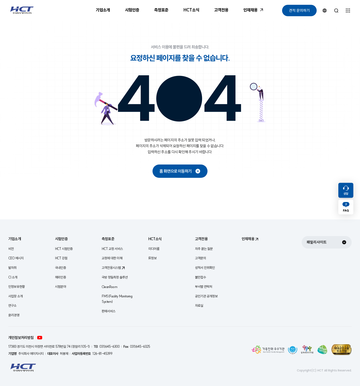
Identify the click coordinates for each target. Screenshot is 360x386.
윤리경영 (13, 315)
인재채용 (250, 9)
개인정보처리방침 (21, 337)
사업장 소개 (15, 296)
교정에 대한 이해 (112, 258)
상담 (346, 194)
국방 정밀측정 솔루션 (115, 277)
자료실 (199, 305)
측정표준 (161, 9)
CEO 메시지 (16, 258)
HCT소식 (191, 9)
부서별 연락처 (203, 287)
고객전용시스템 (111, 268)
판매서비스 (108, 311)
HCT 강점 (61, 258)
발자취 (12, 268)
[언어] (324, 10)
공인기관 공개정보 (206, 296)
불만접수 (200, 277)
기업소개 (103, 9)
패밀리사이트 (317, 242)
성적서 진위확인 (205, 268)
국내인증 (60, 268)
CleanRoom (109, 287)
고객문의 (200, 258)
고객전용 (221, 9)
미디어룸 (153, 249)
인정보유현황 (16, 287)
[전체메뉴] (348, 10)
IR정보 (152, 258)
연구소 (12, 305)
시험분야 (60, 287)
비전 (11, 249)
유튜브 (39, 337)
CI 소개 (12, 277)
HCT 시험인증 (64, 249)
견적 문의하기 (299, 10)
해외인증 (60, 277)
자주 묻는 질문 (204, 249)
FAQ (346, 210)
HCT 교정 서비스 (112, 249)
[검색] (336, 10)
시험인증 (132, 9)
